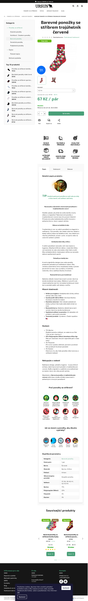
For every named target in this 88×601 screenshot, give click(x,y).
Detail (49, 554)
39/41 (74, 544)
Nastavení (22, 597)
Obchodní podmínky (10, 578)
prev (38, 538)
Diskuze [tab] (70, 169)
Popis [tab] (44, 169)
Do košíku (67, 113)
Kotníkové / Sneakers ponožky (20, 35)
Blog (5, 585)
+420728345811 (64, 577)
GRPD (6, 580)
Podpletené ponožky (17, 45)
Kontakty (7, 583)
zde (18, 592)
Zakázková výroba (10, 588)
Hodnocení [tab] (56, 169)
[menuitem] (30, 11)
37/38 (68, 544)
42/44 (50, 544)
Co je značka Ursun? (37, 579)
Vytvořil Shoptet (79, 598)
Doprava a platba (9, 575)
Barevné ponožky (16, 39)
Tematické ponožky (16, 42)
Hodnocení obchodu (10, 590)
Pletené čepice (15, 54)
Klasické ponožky (16, 32)
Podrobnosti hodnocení (71, 37)
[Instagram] (65, 582)
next (82, 538)
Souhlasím (66, 588)
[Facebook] (61, 582)
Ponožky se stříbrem (16, 27)
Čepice (11, 50)
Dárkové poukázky (15, 58)
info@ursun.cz (63, 575)
